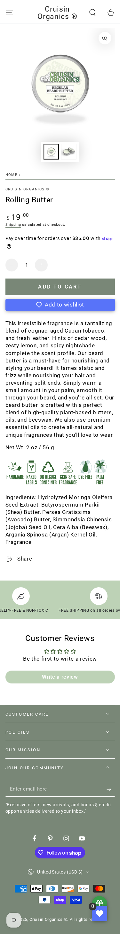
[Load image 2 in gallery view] (68, 152)
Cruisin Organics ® (27, 189)
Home (11, 175)
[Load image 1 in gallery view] (51, 152)
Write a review (60, 677)
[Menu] (9, 13)
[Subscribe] (111, 789)
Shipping (13, 225)
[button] (93, 13)
